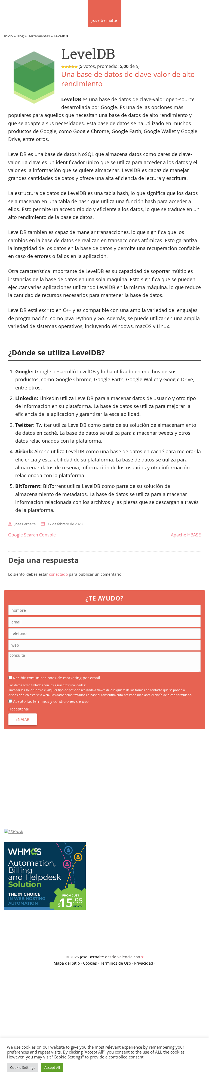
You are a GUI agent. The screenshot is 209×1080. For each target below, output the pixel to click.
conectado (58, 574)
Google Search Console (32, 535)
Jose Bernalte (25, 523)
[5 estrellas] (76, 66)
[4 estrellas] (72, 66)
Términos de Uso (115, 963)
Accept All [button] (52, 1067)
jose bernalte (104, 20)
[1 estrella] (62, 66)
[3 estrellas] (69, 66)
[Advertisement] (106, 779)
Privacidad (143, 963)
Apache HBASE (186, 535)
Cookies (90, 963)
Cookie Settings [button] (22, 1067)
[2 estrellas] (66, 66)
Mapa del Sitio (67, 963)
